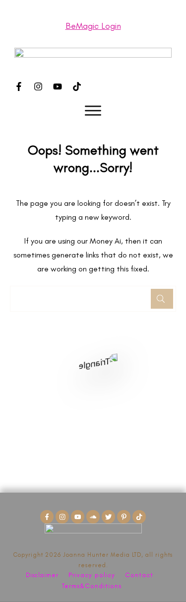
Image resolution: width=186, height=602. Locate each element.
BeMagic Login (93, 25)
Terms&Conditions (92, 586)
